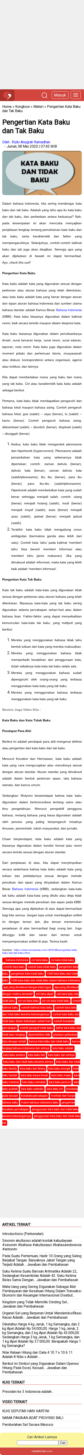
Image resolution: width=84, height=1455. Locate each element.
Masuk (60, 95)
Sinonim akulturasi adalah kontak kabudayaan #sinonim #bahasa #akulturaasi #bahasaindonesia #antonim (42, 1244)
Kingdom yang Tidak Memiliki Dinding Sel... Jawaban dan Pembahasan (35, 1304)
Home (7, 106)
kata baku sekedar (32, 1089)
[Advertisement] (42, 44)
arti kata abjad (44, 994)
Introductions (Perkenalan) (22, 1234)
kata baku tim (55, 1089)
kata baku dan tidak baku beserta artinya (28, 1061)
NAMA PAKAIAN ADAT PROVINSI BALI (32, 1418)
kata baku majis (61, 1075)
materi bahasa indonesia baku (39, 1102)
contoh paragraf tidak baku (36, 1028)
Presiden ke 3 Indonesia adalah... (28, 1391)
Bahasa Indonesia (69, 310)
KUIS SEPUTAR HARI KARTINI (25, 1411)
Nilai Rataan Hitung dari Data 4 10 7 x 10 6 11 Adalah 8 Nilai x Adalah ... (37, 1354)
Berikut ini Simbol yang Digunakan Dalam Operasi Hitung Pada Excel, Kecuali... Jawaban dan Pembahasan (40, 1367)
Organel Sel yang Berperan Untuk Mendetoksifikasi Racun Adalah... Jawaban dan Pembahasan (42, 1315)
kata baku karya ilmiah (34, 1075)
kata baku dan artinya (61, 1055)
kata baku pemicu (60, 1082)
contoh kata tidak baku (42, 966)
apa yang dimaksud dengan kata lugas (27, 987)
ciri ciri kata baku (28, 1000)
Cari (62, 1442)
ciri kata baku (39, 960)
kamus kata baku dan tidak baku (49, 1041)
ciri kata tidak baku (62, 960)
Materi (38, 106)
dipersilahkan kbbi (39, 1034)
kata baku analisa (14, 1055)
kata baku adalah (62, 1048)
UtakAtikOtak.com (42, 1451)
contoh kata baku (14, 966)
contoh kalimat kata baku (36, 1007)
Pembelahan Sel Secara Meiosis (27, 1424)
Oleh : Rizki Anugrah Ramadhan (26, 142)
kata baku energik (59, 1068)
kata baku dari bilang (32, 1068)
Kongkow (22, 106)
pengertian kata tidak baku (27, 973)
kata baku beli (36, 1055)
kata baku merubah (34, 1082)
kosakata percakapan (34, 1095)
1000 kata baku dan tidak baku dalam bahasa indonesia (45, 980)
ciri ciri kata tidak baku (55, 1000)
